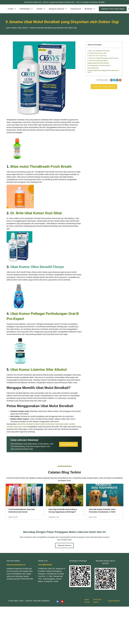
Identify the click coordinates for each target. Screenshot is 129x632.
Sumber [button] (39, 9)
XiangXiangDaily (113, 601)
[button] (90, 8)
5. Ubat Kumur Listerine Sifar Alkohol (97, 60)
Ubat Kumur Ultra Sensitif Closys (37, 267)
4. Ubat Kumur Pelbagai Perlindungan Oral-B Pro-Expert (102, 58)
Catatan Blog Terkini (92, 68)
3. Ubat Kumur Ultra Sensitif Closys (97, 55)
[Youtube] (62, 601)
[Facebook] (57, 601)
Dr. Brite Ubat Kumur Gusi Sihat (36, 213)
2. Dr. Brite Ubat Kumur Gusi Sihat (96, 53)
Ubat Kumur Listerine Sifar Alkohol (38, 369)
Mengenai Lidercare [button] (56, 9)
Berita (25, 28)
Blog (19, 28)
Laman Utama (11, 28)
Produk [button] (10, 9)
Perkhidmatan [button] (25, 9)
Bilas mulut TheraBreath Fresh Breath (41, 166)
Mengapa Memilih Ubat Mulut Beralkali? (98, 63)
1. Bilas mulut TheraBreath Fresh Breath (98, 50)
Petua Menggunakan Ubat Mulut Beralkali (98, 65)
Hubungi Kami (75, 9)
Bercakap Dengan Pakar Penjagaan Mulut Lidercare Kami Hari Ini (103, 71)
